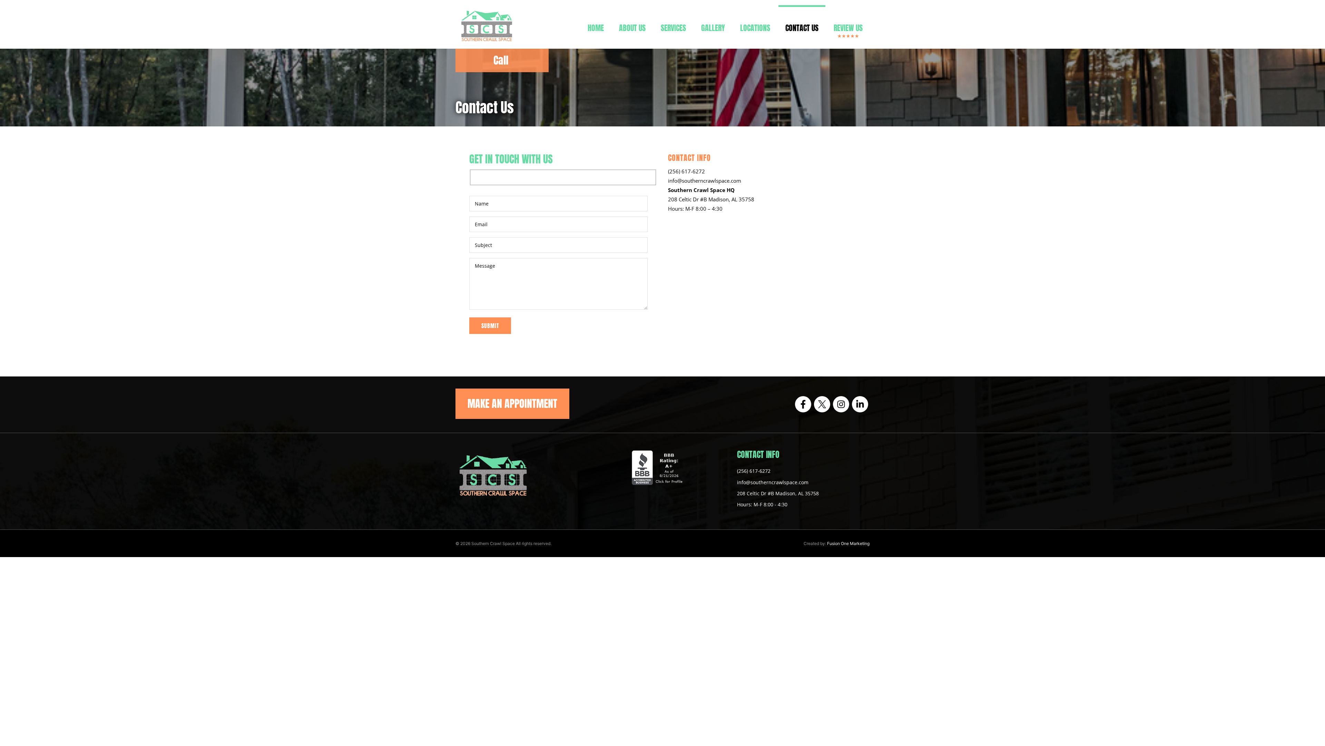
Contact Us (801, 28)
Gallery (713, 28)
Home (596, 28)
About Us (632, 28)
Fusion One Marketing (848, 543)
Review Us (848, 28)
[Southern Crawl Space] (486, 43)
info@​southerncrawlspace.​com (704, 180)
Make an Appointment (512, 403)
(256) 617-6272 (686, 171)
